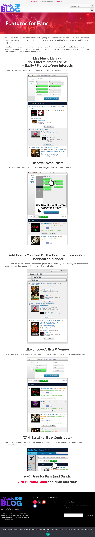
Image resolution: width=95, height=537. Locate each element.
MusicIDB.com (35, 1)
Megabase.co (60, 1)
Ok (48, 534)
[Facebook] (35, 506)
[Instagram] (35, 502)
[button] (92, 10)
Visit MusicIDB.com (32, 482)
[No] (93, 532)
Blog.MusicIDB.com (47, 1)
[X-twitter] (39, 502)
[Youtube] (44, 502)
